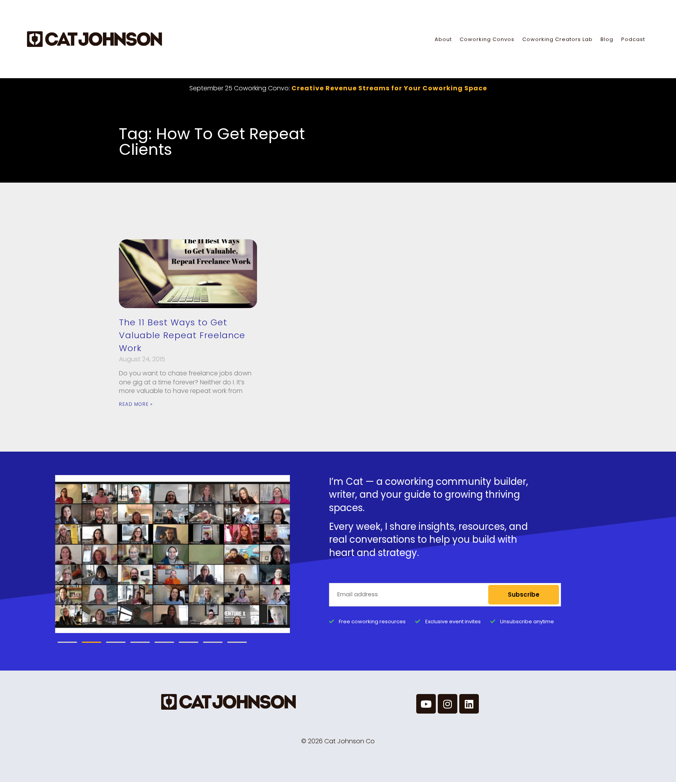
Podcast (633, 39)
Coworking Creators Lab (557, 39)
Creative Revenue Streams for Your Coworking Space (389, 88)
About (443, 39)
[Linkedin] (469, 704)
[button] (67, 642)
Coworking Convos (487, 39)
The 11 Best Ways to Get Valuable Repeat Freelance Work (182, 335)
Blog (606, 39)
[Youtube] (426, 704)
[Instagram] (447, 704)
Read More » (136, 404)
